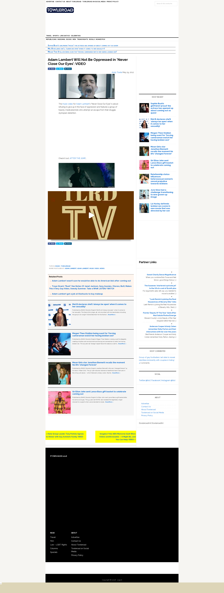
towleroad (65, 266)
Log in (119, 580)
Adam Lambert (82, 104)
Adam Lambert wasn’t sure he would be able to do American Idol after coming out (91, 281)
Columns (54, 548)
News (102, 268)
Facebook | (156, 380)
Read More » (112, 314)
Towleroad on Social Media (152, 413)
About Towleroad (148, 409)
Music (57, 266)
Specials (53, 552)
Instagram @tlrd (168, 380)
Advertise (145, 404)
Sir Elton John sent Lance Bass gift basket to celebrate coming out (162, 164)
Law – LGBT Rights (58, 545)
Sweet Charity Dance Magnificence (161, 275)
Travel (53, 537)
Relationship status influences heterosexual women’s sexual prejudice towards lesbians (162, 179)
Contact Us (146, 407)
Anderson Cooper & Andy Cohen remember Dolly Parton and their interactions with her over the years (161, 329)
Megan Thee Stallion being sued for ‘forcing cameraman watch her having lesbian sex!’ (82, 52)
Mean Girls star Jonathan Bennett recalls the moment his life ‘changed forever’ (162, 150)
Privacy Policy (147, 415)
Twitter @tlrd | (145, 380)
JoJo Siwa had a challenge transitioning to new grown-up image (162, 193)
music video (67, 104)
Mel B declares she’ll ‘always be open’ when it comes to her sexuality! (76, 49)
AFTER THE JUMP (77, 158)
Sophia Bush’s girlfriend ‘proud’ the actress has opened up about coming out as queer (83, 45)
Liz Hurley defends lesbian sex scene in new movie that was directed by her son (160, 207)
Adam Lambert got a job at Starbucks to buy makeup (77, 294)
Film (52, 541)
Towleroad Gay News (112, 10)
